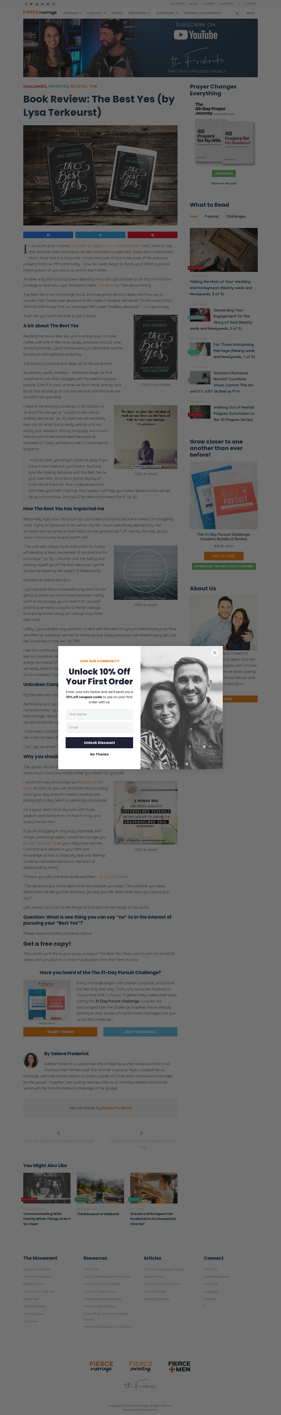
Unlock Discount (99, 742)
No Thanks (99, 754)
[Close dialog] (215, 653)
